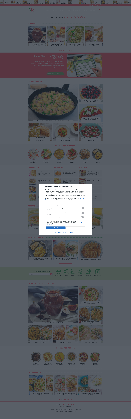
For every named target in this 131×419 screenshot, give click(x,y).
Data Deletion (58, 232)
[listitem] (65, 205)
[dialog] (65, 209)
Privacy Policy (73, 232)
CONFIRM (55, 227)
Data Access (65, 232)
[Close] (89, 186)
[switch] (82, 208)
